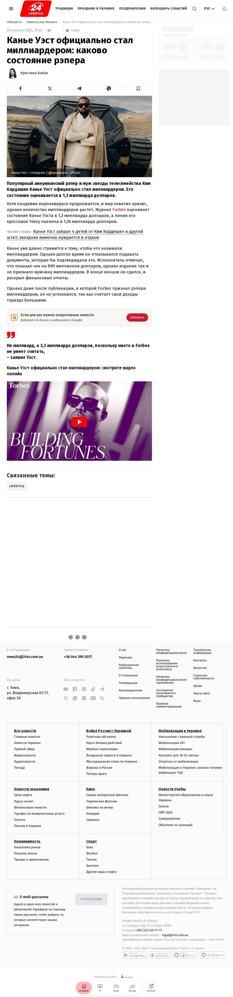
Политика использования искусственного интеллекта (167, 665)
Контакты (200, 660)
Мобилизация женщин (175, 749)
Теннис (91, 859)
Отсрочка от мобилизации (178, 761)
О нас (122, 650)
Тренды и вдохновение (31, 859)
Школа (164, 806)
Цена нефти (23, 795)
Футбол (91, 853)
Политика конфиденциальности (171, 652)
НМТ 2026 (165, 812)
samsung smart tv (212, 955)
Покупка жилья (25, 853)
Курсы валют (23, 801)
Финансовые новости (30, 807)
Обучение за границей (175, 825)
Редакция (125, 657)
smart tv (185, 955)
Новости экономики (31, 789)
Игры (197, 701)
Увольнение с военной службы (182, 737)
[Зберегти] (138, 88)
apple (160, 955)
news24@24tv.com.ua (25, 657)
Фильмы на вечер (99, 807)
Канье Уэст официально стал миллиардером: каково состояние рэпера (107, 22)
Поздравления (132, 8)
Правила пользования (134, 698)
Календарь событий (168, 8)
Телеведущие (128, 683)
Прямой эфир (24, 749)
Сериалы (92, 820)
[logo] (35, 9)
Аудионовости (24, 761)
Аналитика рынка (27, 847)
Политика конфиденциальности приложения (171, 679)
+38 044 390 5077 (78, 657)
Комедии (92, 814)
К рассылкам (91, 899)
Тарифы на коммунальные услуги (39, 814)
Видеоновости (25, 755)
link (66, 689)
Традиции (64, 8)
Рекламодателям (130, 690)
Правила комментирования (169, 705)
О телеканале (128, 675)
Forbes (119, 209)
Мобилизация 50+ (172, 743)
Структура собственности (203, 677)
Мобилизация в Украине (180, 731)
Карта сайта (201, 693)
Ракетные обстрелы (101, 737)
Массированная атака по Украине (111, 761)
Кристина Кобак (34, 73)
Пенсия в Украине (27, 826)
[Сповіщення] (224, 8)
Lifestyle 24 (15, 22)
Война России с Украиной (108, 731)
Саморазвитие (169, 819)
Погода (19, 768)
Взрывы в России (99, 768)
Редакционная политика (129, 667)
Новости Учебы (172, 789)
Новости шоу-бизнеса (42, 22)
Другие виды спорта (101, 872)
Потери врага (96, 774)
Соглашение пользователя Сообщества (166, 693)
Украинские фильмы (101, 801)
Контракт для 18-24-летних (179, 755)
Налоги (19, 820)
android (134, 955)
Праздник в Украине (96, 8)
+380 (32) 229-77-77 (148, 930)
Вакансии (200, 668)
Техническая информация (202, 652)
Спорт (91, 841)
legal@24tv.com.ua (175, 935)
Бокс (89, 847)
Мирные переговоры (102, 749)
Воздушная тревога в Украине (109, 755)
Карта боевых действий (104, 743)
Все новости (25, 731)
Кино (90, 789)
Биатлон (92, 866)
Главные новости (27, 737)
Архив (197, 686)
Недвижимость (27, 841)
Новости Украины (27, 743)
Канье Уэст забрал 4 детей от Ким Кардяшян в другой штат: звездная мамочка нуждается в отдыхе (75, 234)
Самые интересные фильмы (107, 795)
